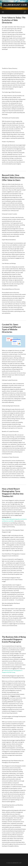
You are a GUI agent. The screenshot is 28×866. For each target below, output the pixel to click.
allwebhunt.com (15, 5)
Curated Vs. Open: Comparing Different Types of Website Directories (11, 328)
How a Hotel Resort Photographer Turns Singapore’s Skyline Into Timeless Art (12, 492)
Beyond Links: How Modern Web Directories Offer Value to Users (13, 177)
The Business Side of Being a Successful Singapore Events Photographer (14, 639)
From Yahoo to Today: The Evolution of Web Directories (13, 20)
